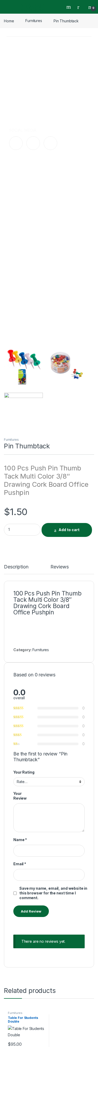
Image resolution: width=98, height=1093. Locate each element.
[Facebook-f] (16, 143)
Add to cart (69, 529)
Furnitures (33, 20)
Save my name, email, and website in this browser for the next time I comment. (53, 893)
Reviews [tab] (59, 566)
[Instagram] (33, 143)
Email (19, 864)
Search (69, 7)
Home (9, 20)
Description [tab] (16, 566)
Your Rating (23, 772)
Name (20, 839)
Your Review (20, 795)
